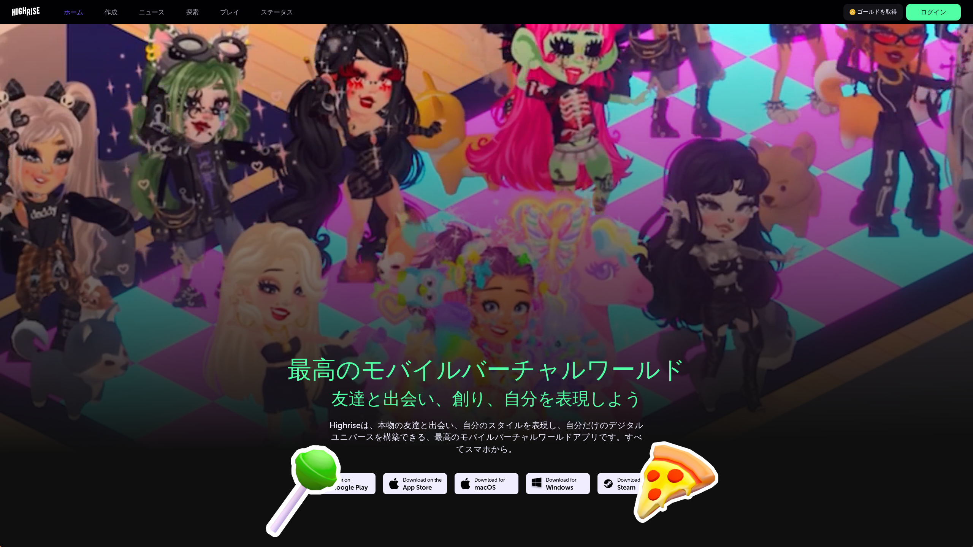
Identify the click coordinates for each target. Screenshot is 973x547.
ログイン (933, 12)
